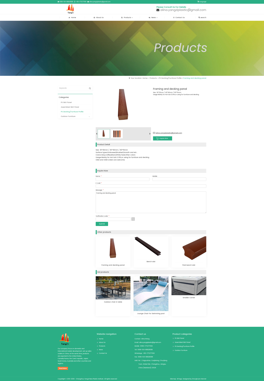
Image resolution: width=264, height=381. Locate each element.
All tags (179, 379)
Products (153, 78)
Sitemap (173, 379)
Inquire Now (164, 138)
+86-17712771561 (81, 2)
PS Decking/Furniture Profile (170, 78)
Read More (63, 368)
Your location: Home (139, 78)
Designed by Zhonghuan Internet (194, 379)
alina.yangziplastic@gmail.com (99, 2)
